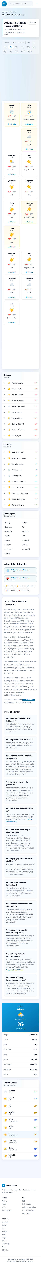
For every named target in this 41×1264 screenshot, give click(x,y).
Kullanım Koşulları (29, 1207)
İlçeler (30, 51)
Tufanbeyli (8, 549)
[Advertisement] (20, 77)
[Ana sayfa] (4, 3)
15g (11, 47)
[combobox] (20, 4)
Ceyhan (25, 522)
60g (11, 51)
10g (5, 47)
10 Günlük (23, 590)
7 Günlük (10, 590)
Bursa (4, 1234)
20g (16, 47)
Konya (4, 1247)
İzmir (4, 1228)
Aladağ (7, 522)
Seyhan (24, 545)
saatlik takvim (28, 699)
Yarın (13, 42)
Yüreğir (7, 553)
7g (34, 42)
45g (5, 51)
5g (29, 42)
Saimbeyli (25, 540)
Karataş (7, 536)
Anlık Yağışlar (7, 1210)
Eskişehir (5, 1250)
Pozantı (7, 540)
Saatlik (20, 42)
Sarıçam (8, 545)
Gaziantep (5, 1244)
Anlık (23, 51)
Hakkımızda (26, 1204)
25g (22, 47)
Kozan (24, 536)
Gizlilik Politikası (28, 1210)
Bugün (6, 42)
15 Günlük (20, 970)
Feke (23, 527)
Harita (4, 1204)
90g (16, 51)
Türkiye (13, 12)
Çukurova (8, 527)
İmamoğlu (8, 531)
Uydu (4, 1207)
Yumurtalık (26, 549)
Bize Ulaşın (26, 1213)
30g (28, 47)
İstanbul (5, 1222)
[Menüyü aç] (37, 4)
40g (34, 47)
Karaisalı (25, 531)
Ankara (4, 1225)
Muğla (4, 1238)
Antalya (4, 1231)
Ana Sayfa (5, 12)
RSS (23, 1201)
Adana (4, 1241)
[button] (12, 114)
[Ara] (31, 3)
